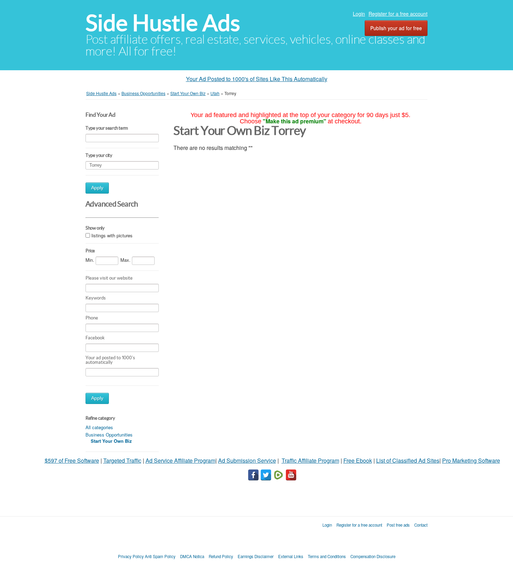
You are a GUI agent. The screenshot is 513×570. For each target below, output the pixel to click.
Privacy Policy (131, 556)
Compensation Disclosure (372, 556)
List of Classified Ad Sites (407, 460)
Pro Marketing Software (471, 460)
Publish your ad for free (396, 27)
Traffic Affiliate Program (310, 460)
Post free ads (398, 525)
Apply (97, 187)
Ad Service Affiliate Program (180, 460)
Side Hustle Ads (163, 23)
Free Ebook (357, 460)
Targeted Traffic (122, 460)
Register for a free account (398, 13)
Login (359, 13)
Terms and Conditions (327, 556)
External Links (290, 556)
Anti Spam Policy (160, 556)
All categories (99, 427)
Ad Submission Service (247, 460)
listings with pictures (112, 235)
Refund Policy (221, 556)
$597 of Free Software (72, 460)
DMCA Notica (192, 556)
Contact (421, 525)
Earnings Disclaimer (256, 556)
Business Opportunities (109, 434)
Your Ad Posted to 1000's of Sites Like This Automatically (256, 79)
